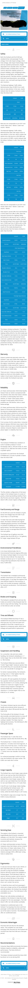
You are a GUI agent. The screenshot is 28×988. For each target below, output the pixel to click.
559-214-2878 (16, 975)
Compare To (15, 7)
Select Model (10, 7)
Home (5, 7)
